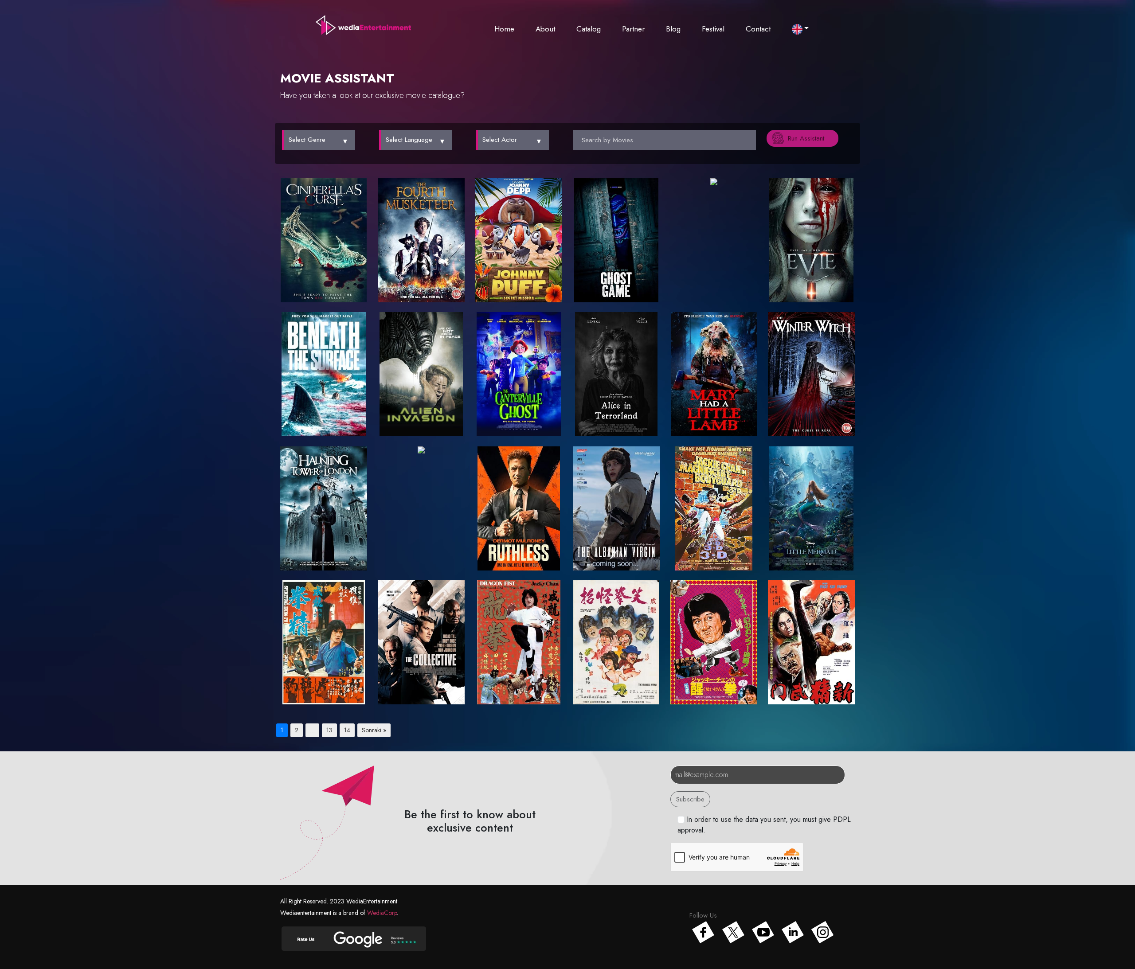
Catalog (588, 28)
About (545, 28)
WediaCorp (382, 912)
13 (329, 730)
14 (347, 730)
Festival (713, 28)
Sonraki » (374, 730)
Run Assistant (806, 138)
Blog (673, 28)
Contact (758, 28)
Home (504, 28)
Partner (633, 28)
